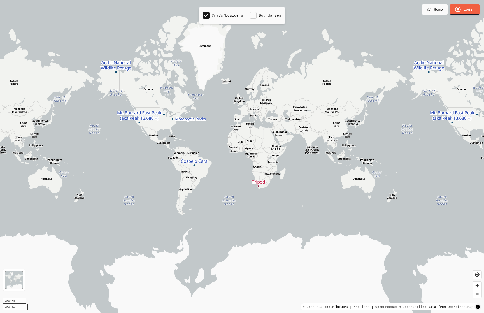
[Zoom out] (477, 294)
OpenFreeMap (386, 307)
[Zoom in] (477, 286)
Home (438, 9)
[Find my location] (477, 275)
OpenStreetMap (460, 307)
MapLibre (361, 307)
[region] (242, 156)
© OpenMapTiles (412, 307)
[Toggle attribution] (477, 306)
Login (469, 9)
